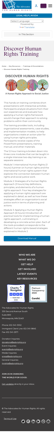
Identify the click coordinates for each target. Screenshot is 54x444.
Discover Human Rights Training (16, 69)
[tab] (27, 34)
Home (4, 66)
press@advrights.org (12, 356)
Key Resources (14, 66)
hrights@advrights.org (12, 363)
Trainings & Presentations (33, 66)
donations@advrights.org (14, 342)
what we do (27, 259)
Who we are (27, 254)
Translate (29, 27)
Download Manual (27, 238)
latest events (27, 274)
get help (27, 264)
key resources (27, 278)
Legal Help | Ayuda (27, 15)
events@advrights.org (12, 349)
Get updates (8, 384)
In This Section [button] (26, 34)
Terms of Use (10, 418)
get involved (27, 269)
